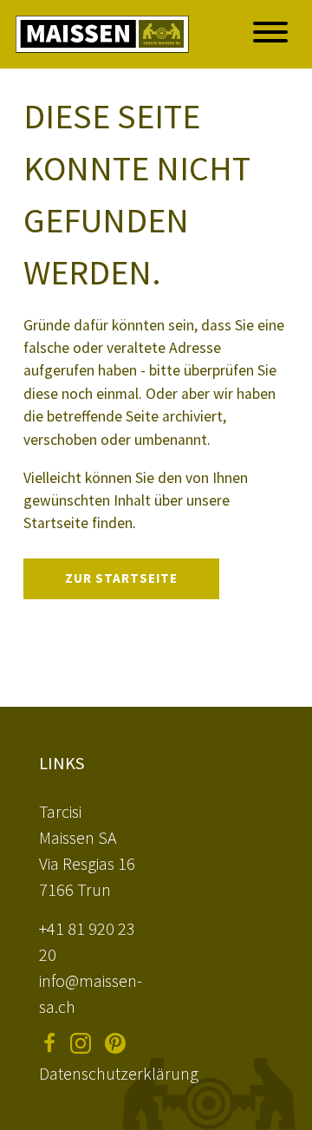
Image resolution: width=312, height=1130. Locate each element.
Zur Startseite (121, 578)
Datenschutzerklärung (118, 1073)
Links (61, 763)
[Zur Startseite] (102, 34)
